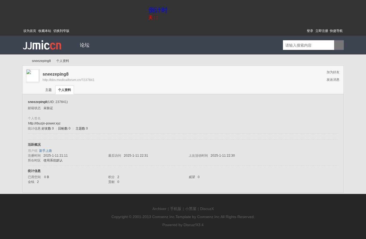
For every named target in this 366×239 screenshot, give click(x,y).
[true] (339, 45)
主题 (48, 90)
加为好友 (333, 72)
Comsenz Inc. (163, 217)
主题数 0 (82, 128)
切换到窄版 (61, 31)
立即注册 (321, 31)
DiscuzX (207, 209)
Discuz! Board (24, 61)
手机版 (175, 209)
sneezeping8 (41, 61)
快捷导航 (336, 31)
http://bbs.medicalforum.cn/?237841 (69, 80)
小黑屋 (190, 209)
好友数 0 (48, 128)
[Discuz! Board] (42, 53)
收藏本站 (44, 31)
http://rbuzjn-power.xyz (44, 123)
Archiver (159, 209)
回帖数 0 (64, 128)
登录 (310, 31)
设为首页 (29, 31)
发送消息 (333, 80)
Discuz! (190, 225)
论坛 (84, 45)
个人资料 (64, 90)
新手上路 (45, 151)
